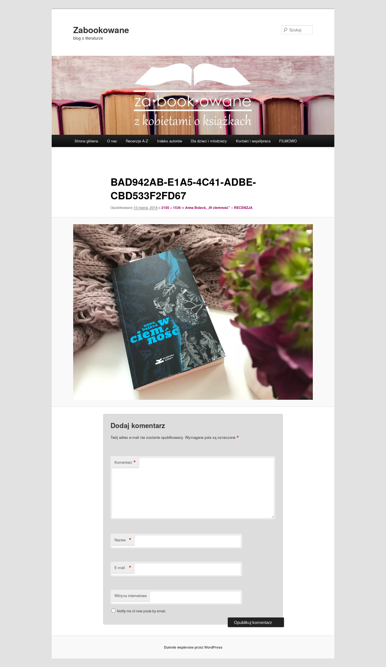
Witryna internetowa (130, 595)
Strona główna (86, 141)
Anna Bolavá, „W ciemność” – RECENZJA (219, 207)
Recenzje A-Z (137, 141)
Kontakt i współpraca (253, 141)
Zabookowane (101, 29)
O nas (112, 141)
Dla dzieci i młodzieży (209, 141)
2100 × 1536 (171, 207)
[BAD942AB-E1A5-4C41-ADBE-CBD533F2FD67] (193, 312)
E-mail (122, 567)
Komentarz (125, 462)
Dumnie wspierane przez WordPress (193, 647)
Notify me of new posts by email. (141, 610)
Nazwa (122, 539)
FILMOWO (288, 141)
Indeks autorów (169, 141)
